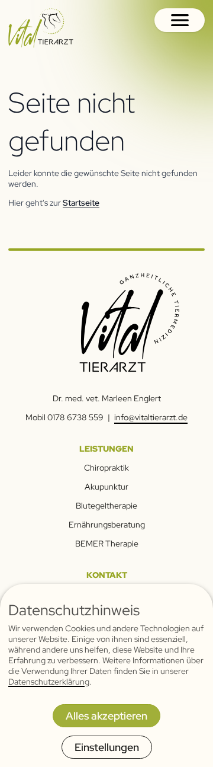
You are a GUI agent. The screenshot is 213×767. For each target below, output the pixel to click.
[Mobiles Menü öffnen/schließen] (179, 20)
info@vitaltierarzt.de (151, 417)
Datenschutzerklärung (48, 681)
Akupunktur (106, 486)
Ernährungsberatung (107, 524)
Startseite (81, 202)
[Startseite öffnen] (40, 28)
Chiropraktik (106, 467)
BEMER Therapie (106, 543)
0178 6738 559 (75, 417)
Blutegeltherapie (106, 505)
